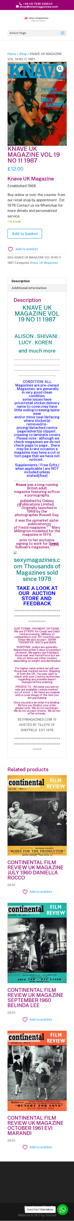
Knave (34, 262)
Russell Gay (48, 515)
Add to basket (25, 233)
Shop (23, 54)
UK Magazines (48, 262)
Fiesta (23, 527)
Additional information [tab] (29, 288)
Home (11, 54)
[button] (60, 68)
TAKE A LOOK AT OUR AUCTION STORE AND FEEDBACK (37, 595)
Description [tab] (21, 281)
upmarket (40, 520)
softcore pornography (42, 493)
